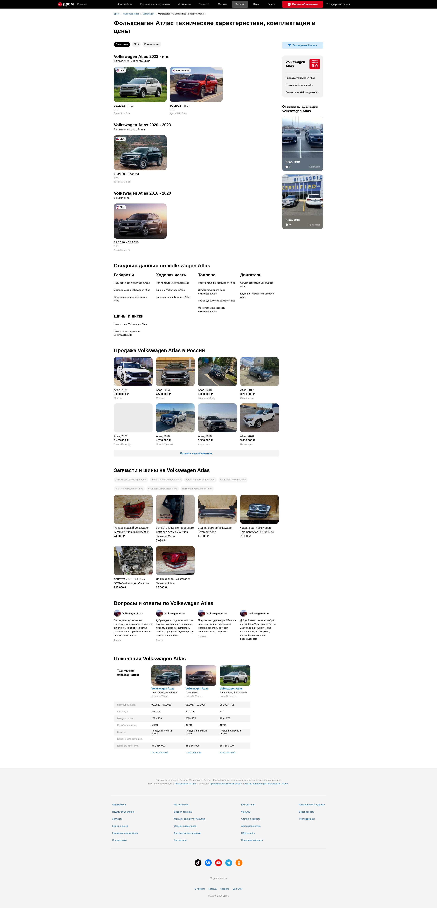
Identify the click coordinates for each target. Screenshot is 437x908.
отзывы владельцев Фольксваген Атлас (266, 783)
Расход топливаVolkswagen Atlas (216, 282)
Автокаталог (180, 840)
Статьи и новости (250, 818)
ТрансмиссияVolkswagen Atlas (173, 297)
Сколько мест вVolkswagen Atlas (132, 289)
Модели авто (217, 878)
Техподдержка (307, 818)
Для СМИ (237, 889)
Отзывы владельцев (185, 826)
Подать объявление (123, 811)
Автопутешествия (251, 826)
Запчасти (204, 4)
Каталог (240, 4)
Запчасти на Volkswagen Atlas (302, 92)
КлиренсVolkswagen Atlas (170, 289)
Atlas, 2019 (293, 161)
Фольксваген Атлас (185, 783)
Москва (83, 4)
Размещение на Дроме (312, 804)
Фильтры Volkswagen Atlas (162, 488)
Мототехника (181, 804)
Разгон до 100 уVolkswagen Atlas (216, 300)
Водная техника (183, 811)
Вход (338, 4)
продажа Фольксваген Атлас (226, 783)
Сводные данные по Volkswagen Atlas (162, 265)
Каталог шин (248, 804)
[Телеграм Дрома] (228, 862)
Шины (255, 4)
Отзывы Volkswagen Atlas (299, 85)
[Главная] (66, 4)
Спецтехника (119, 840)
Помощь (212, 889)
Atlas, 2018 (293, 219)
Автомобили (125, 4)
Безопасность (306, 811)
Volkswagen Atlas (295, 64)
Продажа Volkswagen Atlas (300, 77)
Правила (224, 889)
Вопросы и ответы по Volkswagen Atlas (163, 603)
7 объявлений (193, 752)
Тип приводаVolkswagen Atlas (172, 282)
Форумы (245, 811)
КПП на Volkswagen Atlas (129, 488)
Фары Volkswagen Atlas (233, 479)
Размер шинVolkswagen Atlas (130, 324)
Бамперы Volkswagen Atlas (197, 488)
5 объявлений (227, 752)
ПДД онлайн (248, 833)
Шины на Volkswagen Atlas (166, 479)
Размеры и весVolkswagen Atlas (132, 282)
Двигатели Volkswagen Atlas (131, 479)
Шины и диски (120, 826)
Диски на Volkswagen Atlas (200, 479)
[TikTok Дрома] (198, 862)
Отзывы (223, 4)
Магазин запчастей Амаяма (189, 818)
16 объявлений (159, 752)
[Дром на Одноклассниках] (239, 862)
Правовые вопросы (252, 840)
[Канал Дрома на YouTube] (218, 862)
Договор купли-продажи (187, 833)
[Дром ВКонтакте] (208, 862)
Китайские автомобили (125, 833)
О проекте (200, 889)
